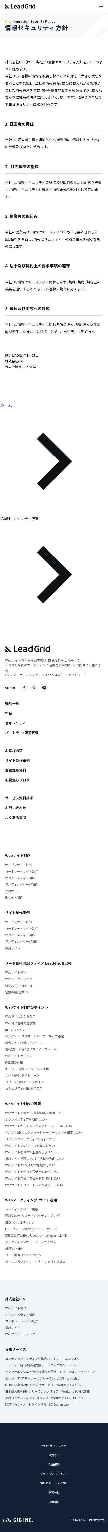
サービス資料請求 (19, 797)
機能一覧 (12, 703)
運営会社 (54, 1492)
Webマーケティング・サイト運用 (31, 1199)
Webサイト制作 (17, 855)
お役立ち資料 (15, 770)
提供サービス (15, 1349)
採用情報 (54, 1502)
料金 (8, 713)
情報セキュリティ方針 (54, 1483)
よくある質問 (15, 817)
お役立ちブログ (17, 779)
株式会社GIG (15, 1298)
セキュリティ (15, 722)
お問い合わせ (15, 807)
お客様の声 (14, 750)
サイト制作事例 (17, 760)
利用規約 (54, 1464)
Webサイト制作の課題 (23, 1103)
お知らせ (54, 1455)
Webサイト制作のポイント (26, 1007)
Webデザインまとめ (53, 1446)
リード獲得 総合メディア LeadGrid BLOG (38, 963)
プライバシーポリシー (54, 1474)
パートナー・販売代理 (22, 732)
